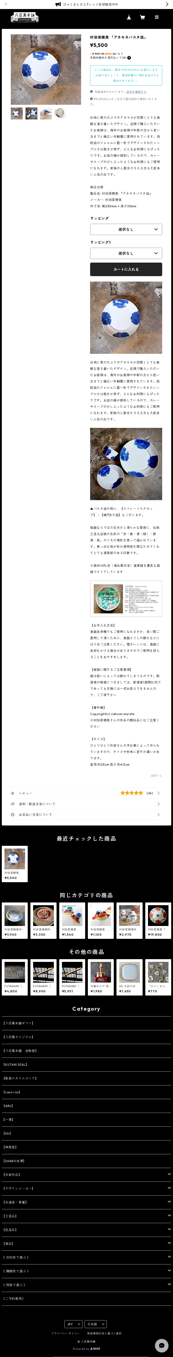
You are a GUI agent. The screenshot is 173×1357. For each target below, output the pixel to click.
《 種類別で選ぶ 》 (16, 1271)
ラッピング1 (100, 242)
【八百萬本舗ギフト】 (18, 1023)
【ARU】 (8, 1106)
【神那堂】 (10, 1147)
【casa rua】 (12, 1092)
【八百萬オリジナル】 (18, 1037)
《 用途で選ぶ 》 (14, 1285)
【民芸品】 (10, 1230)
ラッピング (99, 218)
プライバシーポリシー (65, 1333)
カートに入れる (126, 269)
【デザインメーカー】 (18, 1189)
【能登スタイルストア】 (20, 1078)
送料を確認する (136, 91)
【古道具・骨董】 (15, 1202)
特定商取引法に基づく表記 (104, 1333)
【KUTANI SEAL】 (15, 1065)
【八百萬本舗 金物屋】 (20, 1051)
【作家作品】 (12, 1175)
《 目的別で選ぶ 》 (16, 1257)
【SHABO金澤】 (14, 1161)
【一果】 (8, 1120)
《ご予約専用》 (13, 1299)
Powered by (81, 1348)
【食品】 (8, 1244)
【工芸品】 (10, 1216)
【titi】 (7, 1133)
